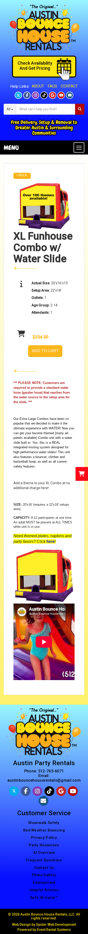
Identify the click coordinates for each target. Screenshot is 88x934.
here (44, 488)
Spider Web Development (56, 924)
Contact (69, 86)
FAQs (52, 86)
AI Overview (44, 852)
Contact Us (44, 867)
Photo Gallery (44, 875)
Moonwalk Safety (44, 823)
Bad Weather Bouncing (44, 830)
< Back (21, 175)
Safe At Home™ (44, 897)
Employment (44, 882)
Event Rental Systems (54, 930)
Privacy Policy (44, 837)
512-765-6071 (51, 771)
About (38, 86)
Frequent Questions (44, 860)
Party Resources (44, 845)
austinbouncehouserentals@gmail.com (44, 780)
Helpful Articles (44, 890)
